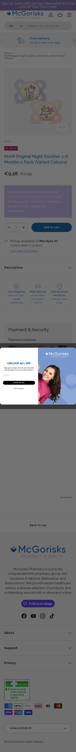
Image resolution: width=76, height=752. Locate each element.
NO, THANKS (19, 388)
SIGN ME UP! (19, 383)
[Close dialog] (74, 350)
